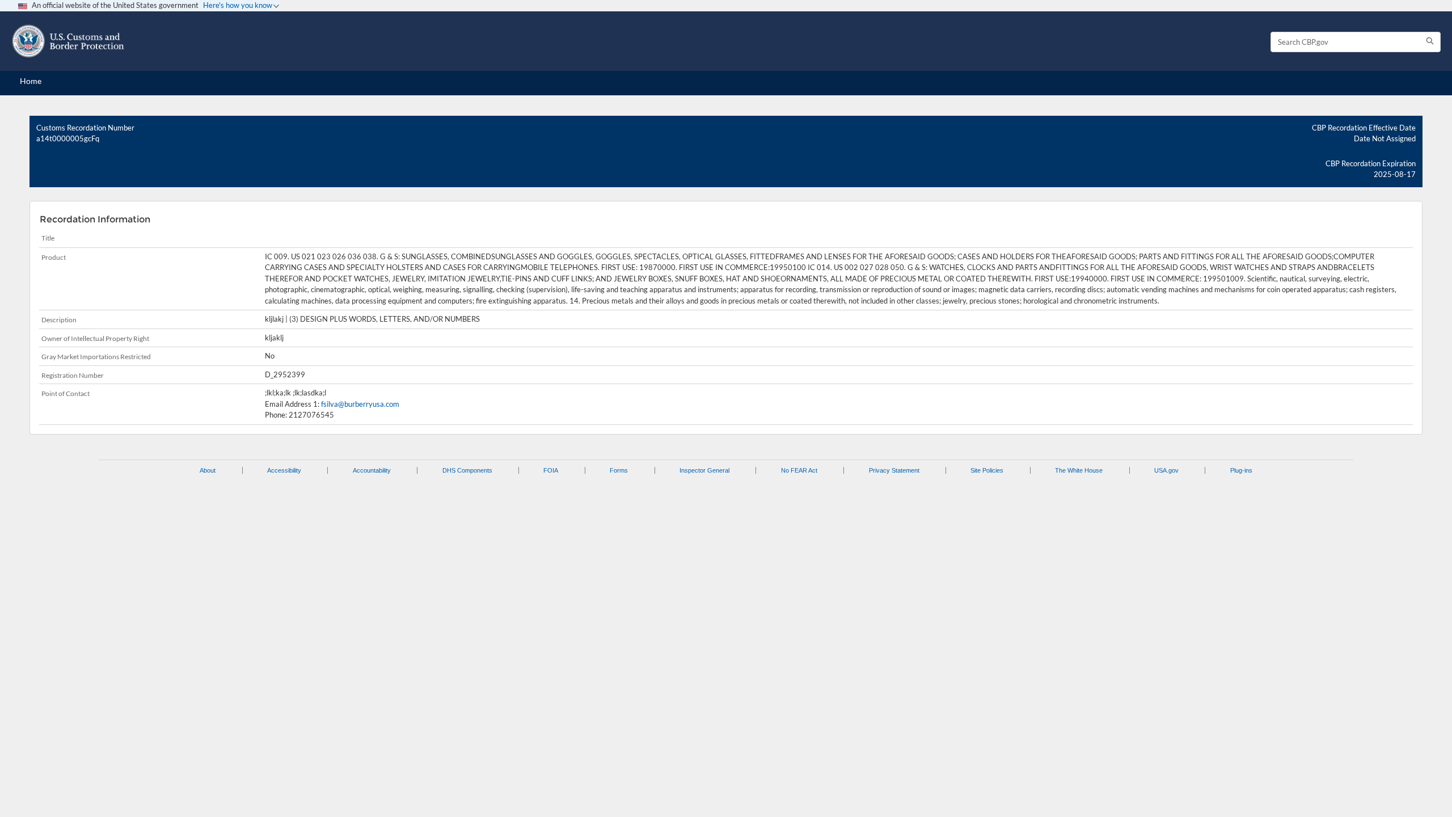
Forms (619, 470)
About (208, 470)
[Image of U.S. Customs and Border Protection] (68, 41)
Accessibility (284, 470)
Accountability (372, 470)
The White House (1079, 470)
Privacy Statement (894, 470)
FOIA (550, 470)
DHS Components (467, 470)
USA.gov (1166, 470)
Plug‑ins (1241, 470)
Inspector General (704, 470)
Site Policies (986, 470)
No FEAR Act (799, 470)
